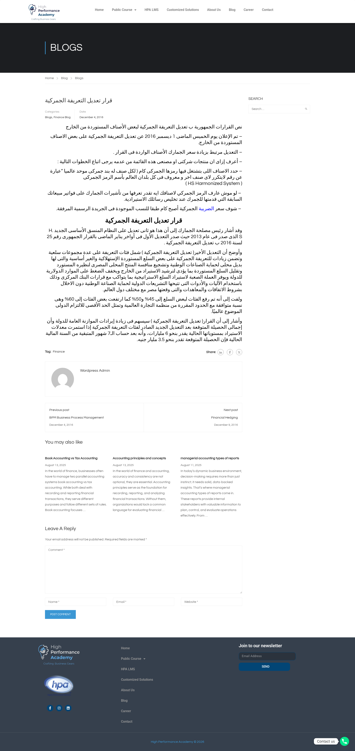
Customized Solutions (183, 10)
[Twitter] (239, 352)
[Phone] (344, 741)
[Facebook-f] (50, 708)
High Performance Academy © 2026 (177, 741)
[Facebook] (230, 352)
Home (99, 10)
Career (249, 10)
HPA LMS (152, 10)
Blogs (79, 78)
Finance (59, 351)
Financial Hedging (224, 417)
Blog (232, 10)
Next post (231, 410)
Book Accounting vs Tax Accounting (71, 458)
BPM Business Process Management (76, 417)
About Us (214, 10)
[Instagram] (59, 708)
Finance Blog (62, 117)
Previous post (59, 410)
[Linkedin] (68, 708)
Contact (267, 10)
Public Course (122, 10)
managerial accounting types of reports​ (210, 458)
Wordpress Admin (95, 371)
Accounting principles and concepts (139, 458)
